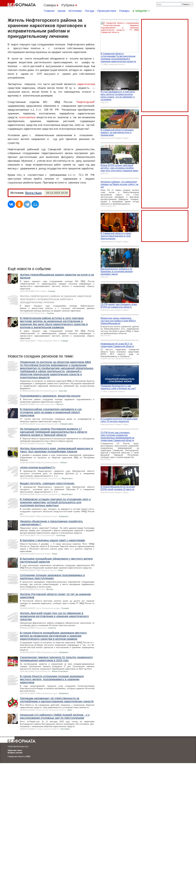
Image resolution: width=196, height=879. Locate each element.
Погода (89, 10)
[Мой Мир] (35, 204)
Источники (75, 10)
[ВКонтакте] (11, 204)
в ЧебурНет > (141, 10)
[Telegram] (27, 204)
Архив (61, 10)
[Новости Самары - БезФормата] (18, 4)
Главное (49, 10)
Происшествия (106, 10)
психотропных (27, 117)
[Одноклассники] (19, 204)
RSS (28, 756)
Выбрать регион (15, 753)
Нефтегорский (85, 102)
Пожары (124, 10)
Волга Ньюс (33, 192)
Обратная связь (15, 750)
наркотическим (86, 84)
